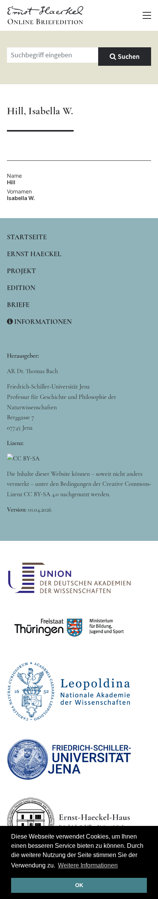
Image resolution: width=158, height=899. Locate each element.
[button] (147, 15)
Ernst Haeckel (34, 254)
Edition (21, 288)
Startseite (27, 237)
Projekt (21, 271)
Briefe (18, 304)
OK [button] (79, 885)
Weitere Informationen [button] (88, 865)
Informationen (42, 321)
